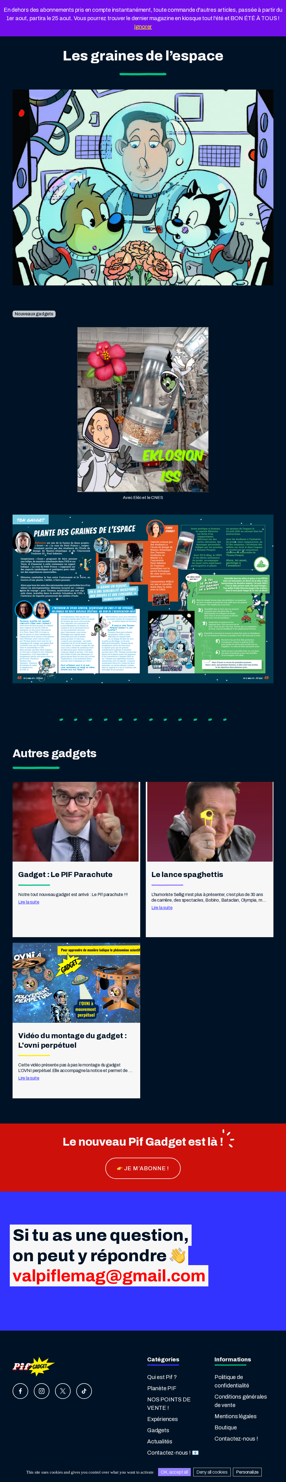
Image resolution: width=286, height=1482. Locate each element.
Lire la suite (28, 902)
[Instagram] (41, 1391)
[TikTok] (84, 1391)
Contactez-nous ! (236, 1439)
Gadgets (158, 1430)
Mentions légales (235, 1416)
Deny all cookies (212, 1472)
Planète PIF (161, 1388)
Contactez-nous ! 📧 (173, 1453)
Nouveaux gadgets (34, 313)
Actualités (159, 1441)
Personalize (247, 1472)
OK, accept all (174, 1472)
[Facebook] (20, 1391)
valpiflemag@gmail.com (109, 1276)
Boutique (225, 1427)
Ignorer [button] (143, 27)
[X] (63, 1391)
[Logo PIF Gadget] (34, 1366)
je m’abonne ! (146, 1168)
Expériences (162, 1419)
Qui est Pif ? (162, 1377)
